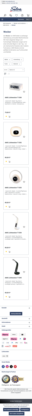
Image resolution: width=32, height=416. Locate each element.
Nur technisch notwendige (11, 409)
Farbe (6, 64)
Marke (6, 59)
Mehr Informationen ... (23, 406)
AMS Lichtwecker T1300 (13, 97)
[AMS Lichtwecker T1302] (16, 132)
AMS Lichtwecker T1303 (13, 188)
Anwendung (16, 59)
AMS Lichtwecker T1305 (13, 278)
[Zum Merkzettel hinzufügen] (24, 92)
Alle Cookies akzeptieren (16, 413)
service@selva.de (10, 1)
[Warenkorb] (28, 15)
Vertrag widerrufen (16, 313)
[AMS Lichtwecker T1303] (16, 177)
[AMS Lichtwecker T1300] (16, 86)
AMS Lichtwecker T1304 (13, 233)
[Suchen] (4, 15)
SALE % (28, 19)
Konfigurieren (25, 409)
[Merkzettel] (16, 15)
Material (15, 64)
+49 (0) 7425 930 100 (11, 3)
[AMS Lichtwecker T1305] (16, 267)
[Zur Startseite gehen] (16, 9)
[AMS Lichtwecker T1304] (16, 222)
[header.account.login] (22, 15)
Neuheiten (21, 19)
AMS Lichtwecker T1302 (13, 142)
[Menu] (2, 19)
